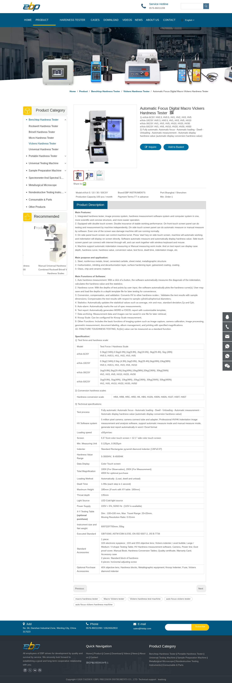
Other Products (37, 207)
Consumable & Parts (40, 199)
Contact (94, 657)
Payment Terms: (126, 196)
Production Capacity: (86, 196)
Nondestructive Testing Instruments (48, 192)
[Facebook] (40, 670)
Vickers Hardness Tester (42, 143)
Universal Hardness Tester (43, 149)
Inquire (152, 147)
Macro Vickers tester (114, 599)
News (135, 653)
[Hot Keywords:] (206, 6)
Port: (162, 192)
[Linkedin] (25, 670)
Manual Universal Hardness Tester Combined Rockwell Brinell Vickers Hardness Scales (45, 269)
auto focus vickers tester (178, 599)
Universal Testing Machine (43, 163)
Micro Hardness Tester (41, 138)
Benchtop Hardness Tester (43, 119)
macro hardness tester (86, 599)
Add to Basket (176, 147)
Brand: (121, 192)
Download (117, 653)
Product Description (90, 204)
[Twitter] (30, 670)
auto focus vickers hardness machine (94, 604)
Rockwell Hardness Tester (43, 126)
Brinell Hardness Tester (42, 132)
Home (89, 653)
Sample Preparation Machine (45, 170)
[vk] (35, 670)
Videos (127, 653)
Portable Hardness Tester (43, 156)
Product (98, 653)
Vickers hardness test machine (145, 599)
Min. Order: (166, 196)
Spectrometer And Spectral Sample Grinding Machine (48, 177)
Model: (79, 192)
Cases (107, 653)
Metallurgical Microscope (43, 185)
